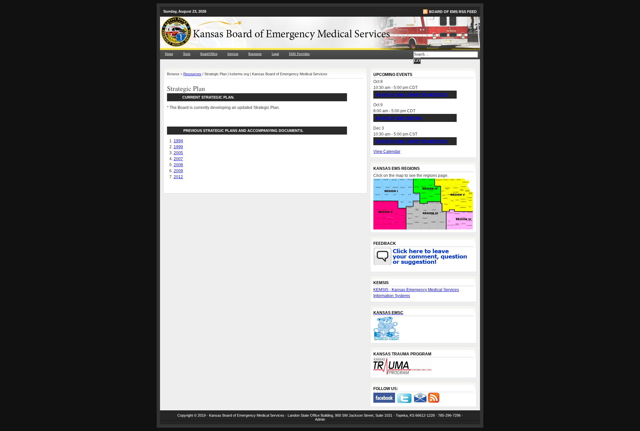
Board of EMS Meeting (399, 118)
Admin (320, 419)
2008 (178, 165)
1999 (178, 147)
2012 (178, 177)
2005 (178, 153)
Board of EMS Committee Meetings (411, 95)
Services (232, 54)
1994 (178, 141)
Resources (255, 54)
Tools (186, 54)
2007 (178, 159)
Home (169, 54)
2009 (178, 171)
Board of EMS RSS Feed (453, 12)
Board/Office (208, 54)
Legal (275, 54)
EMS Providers (299, 54)
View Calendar (386, 151)
